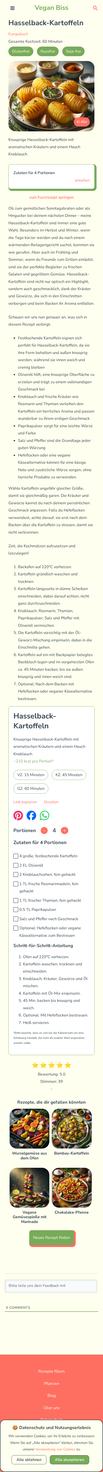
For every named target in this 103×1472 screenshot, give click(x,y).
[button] (95, 8)
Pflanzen (51, 1383)
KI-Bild (82, 122)
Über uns (52, 1408)
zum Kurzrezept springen (51, 197)
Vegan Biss (51, 7)
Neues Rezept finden (51, 1237)
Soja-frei (73, 51)
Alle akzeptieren (69, 1459)
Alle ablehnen (29, 1459)
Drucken (51, 802)
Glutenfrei (21, 51)
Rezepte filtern (51, 1371)
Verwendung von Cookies (55, 1449)
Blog (51, 1395)
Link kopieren (25, 802)
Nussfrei (47, 51)
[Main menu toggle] (12, 8)
